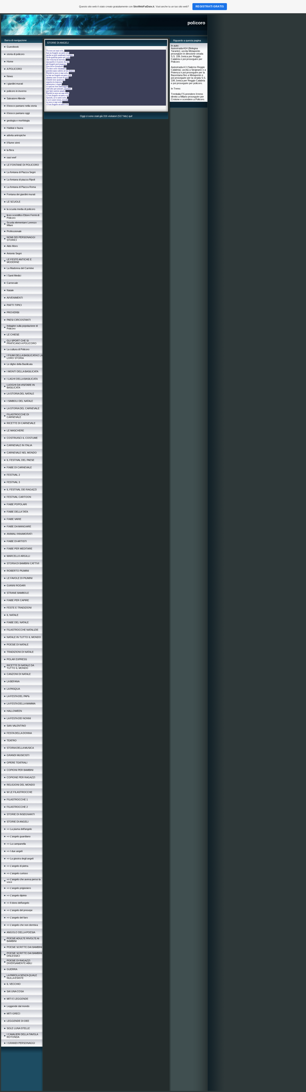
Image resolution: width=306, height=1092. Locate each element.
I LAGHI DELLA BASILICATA (22, 378)
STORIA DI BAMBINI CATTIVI (23, 563)
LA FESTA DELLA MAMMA (21, 703)
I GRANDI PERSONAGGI (21, 1043)
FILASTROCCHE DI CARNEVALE (18, 415)
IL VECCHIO (14, 984)
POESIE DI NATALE (17, 644)
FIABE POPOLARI (17, 504)
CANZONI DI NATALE (19, 674)
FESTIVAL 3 (13, 482)
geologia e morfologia (18, 120)
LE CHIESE (13, 334)
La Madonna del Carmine (20, 268)
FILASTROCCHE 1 (17, 799)
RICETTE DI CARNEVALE (21, 423)
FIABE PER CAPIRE (18, 600)
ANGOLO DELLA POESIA (21, 932)
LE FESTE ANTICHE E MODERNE (19, 260)
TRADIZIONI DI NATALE (20, 652)
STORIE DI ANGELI (17, 821)
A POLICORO (14, 69)
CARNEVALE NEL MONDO (22, 452)
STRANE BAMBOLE (18, 593)
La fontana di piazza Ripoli (21, 179)
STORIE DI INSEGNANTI (21, 814)
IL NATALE (12, 615)
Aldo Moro (12, 246)
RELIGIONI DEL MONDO (21, 784)
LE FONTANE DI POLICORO (23, 164)
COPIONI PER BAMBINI (20, 770)
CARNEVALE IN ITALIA (19, 445)
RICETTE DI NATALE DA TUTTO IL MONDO (20, 666)
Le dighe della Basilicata (19, 364)
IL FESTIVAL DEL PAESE (20, 460)
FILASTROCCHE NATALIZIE (22, 629)
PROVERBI (13, 312)
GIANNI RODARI (16, 585)
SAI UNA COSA (15, 991)
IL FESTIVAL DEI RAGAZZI (22, 489)
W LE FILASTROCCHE (19, 792)
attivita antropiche (16, 135)
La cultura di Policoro (18, 349)
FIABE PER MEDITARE (19, 548)
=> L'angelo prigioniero (19, 888)
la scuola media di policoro (21, 209)
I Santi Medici (14, 275)
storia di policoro (15, 54)
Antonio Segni (14, 253)
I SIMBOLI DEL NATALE (20, 401)
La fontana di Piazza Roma (21, 187)
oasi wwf (11, 157)
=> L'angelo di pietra (17, 866)
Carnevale (12, 283)
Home (10, 61)
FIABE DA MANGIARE (19, 526)
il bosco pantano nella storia (22, 105)
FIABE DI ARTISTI (17, 541)
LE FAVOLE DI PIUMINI (19, 578)
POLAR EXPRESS (17, 659)
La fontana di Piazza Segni (21, 172)
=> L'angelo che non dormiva (22, 925)
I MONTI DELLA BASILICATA (22, 371)
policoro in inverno (16, 91)
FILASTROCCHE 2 (17, 807)
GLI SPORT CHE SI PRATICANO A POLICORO (22, 342)
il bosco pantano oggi (18, 113)
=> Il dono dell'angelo (18, 902)
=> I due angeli (14, 851)
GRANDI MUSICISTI (18, 755)
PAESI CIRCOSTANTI (19, 319)
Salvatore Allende (16, 98)
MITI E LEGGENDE (17, 998)
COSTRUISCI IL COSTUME (22, 438)
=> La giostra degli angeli (20, 858)
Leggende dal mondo (18, 1006)
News (10, 76)
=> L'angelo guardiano (18, 836)
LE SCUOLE (13, 201)
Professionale (14, 231)
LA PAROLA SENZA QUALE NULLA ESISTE (22, 976)
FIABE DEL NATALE (18, 622)
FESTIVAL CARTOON (19, 497)
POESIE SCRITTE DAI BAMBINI (24, 947)
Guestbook (13, 46)
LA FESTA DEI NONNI (19, 718)
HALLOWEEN (14, 711)
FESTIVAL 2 (13, 474)
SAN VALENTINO (16, 725)
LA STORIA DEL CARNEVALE (23, 408)
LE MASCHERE (15, 430)
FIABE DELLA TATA (17, 511)
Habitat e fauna (15, 128)
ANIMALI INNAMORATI (19, 533)
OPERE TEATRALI (17, 762)
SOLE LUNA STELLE (18, 1028)
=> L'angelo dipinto (17, 895)
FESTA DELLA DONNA (19, 733)
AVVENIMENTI (15, 297)
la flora (10, 150)
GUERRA (12, 969)
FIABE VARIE (14, 519)
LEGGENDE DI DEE (18, 1021)
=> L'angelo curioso (17, 873)
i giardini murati (15, 83)
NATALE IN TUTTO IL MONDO (24, 637)
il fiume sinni (13, 142)
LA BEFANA (13, 681)
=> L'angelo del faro (17, 917)
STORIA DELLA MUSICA (20, 747)
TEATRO (12, 740)
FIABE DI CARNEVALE (19, 467)
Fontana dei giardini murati (21, 194)
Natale (10, 290)
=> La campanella (16, 843)
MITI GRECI (13, 1013)
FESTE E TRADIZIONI (19, 607)
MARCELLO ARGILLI (18, 556)
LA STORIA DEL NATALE (20, 393)
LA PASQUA (13, 688)
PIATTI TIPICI (14, 305)
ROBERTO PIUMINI (18, 570)
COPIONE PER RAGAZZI (21, 777)
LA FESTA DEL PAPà (18, 696)
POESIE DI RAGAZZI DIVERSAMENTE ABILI (19, 962)
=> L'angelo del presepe (19, 910)
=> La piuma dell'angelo (19, 829)
